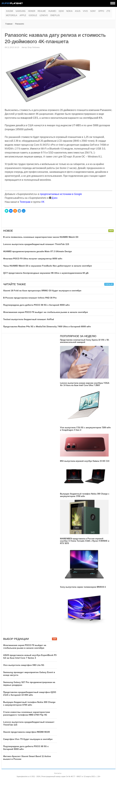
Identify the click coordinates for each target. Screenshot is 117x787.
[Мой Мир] (23, 211)
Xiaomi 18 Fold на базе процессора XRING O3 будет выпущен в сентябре (42, 290)
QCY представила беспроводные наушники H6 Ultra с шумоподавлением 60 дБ (46, 273)
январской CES (29, 118)
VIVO (85, 11)
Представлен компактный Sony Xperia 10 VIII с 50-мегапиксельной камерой (84, 341)
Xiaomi (9, 11)
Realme (42, 11)
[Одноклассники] (15, 211)
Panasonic (19, 24)
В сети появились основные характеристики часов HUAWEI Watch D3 (40, 237)
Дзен (54, 198)
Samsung (21, 11)
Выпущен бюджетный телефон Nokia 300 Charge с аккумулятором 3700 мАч (84, 495)
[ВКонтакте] (11, 211)
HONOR (31, 11)
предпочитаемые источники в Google (61, 194)
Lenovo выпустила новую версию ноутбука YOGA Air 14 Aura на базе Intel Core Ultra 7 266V (84, 384)
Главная (8, 24)
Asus (77, 11)
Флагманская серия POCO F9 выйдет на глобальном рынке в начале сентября (45, 312)
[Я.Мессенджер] (6, 211)
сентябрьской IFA (92, 118)
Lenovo (44, 15)
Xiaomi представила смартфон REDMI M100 (26, 732)
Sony (93, 11)
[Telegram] (19, 211)
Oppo (101, 11)
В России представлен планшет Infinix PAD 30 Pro (30, 298)
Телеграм (25, 202)
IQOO (61, 11)
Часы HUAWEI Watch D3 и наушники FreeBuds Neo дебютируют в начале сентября (47, 266)
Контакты (57, 773)
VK (42, 202)
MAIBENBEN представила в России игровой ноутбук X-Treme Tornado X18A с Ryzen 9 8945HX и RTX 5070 (84, 541)
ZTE (108, 11)
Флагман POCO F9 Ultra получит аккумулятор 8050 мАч (32, 258)
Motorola (11, 15)
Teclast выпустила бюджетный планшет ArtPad (28, 319)
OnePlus (55, 15)
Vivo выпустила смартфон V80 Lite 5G (23, 665)
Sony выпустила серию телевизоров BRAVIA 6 (83, 587)
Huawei (52, 11)
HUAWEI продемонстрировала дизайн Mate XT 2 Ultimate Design (37, 251)
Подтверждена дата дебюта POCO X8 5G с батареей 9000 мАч (36, 305)
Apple (23, 15)
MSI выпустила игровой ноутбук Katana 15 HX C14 (84, 461)
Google (33, 15)
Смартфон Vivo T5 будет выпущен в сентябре (28, 739)
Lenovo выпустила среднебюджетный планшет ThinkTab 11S (36, 244)
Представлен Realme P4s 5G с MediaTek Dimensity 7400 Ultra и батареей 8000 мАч (47, 326)
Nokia (69, 11)
